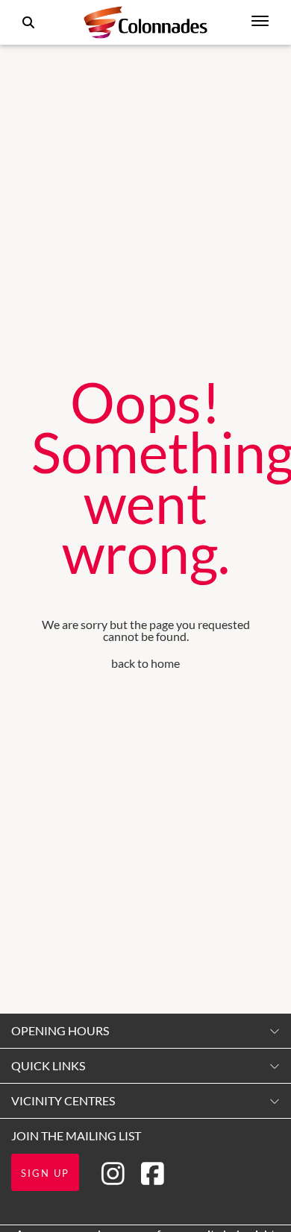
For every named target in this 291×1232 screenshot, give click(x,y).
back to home (145, 663)
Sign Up (45, 1173)
